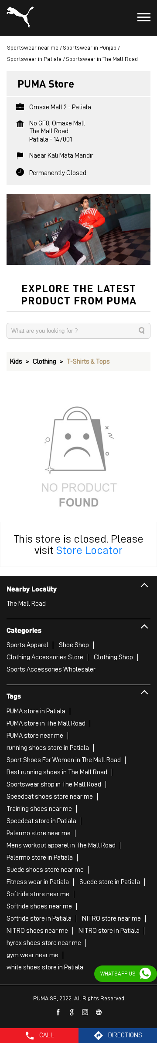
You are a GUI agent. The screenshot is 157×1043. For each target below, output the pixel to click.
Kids (16, 361)
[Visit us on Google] (72, 1012)
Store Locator (89, 550)
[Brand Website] (99, 1012)
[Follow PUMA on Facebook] (58, 1012)
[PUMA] (20, 18)
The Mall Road (26, 603)
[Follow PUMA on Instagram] (85, 1012)
